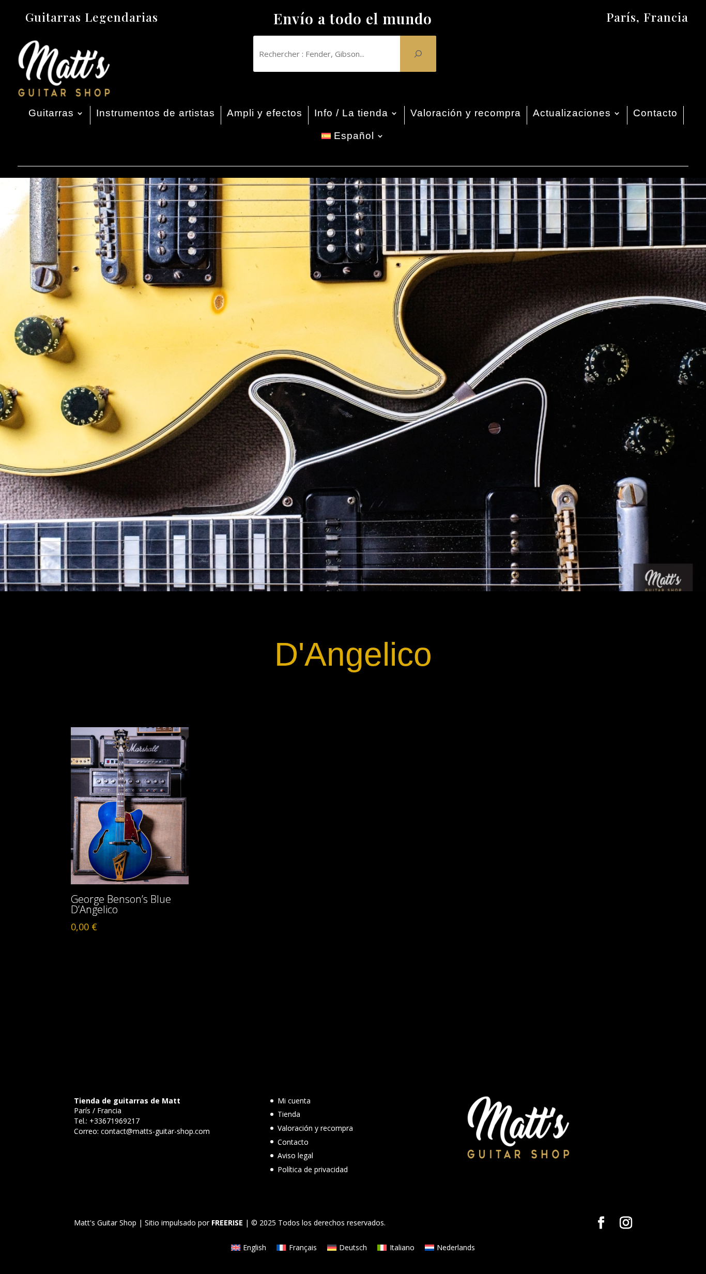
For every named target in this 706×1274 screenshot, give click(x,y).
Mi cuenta (294, 1101)
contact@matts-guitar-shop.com (155, 1131)
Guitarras (51, 113)
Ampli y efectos (264, 113)
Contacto (655, 113)
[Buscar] (418, 54)
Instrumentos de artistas (155, 113)
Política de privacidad (313, 1169)
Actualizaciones (572, 113)
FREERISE (227, 1222)
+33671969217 (114, 1121)
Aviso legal (295, 1155)
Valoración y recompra (465, 113)
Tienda (289, 1114)
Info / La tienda (351, 113)
